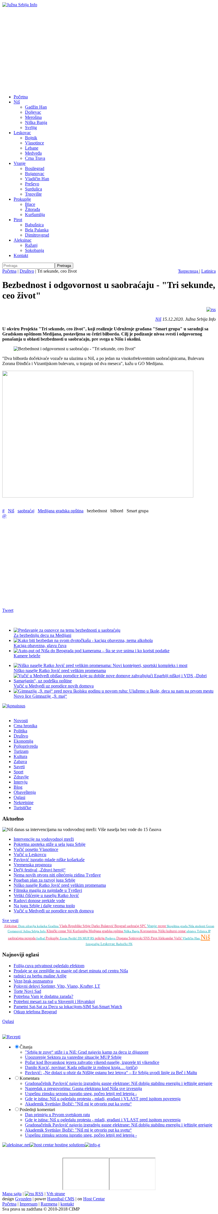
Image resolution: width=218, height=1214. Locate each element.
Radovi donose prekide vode (39, 900)
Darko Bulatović (102, 926)
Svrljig (31, 127)
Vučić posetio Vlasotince (36, 849)
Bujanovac (34, 173)
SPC (143, 926)
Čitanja (26, 1047)
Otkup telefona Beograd (35, 1011)
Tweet (7, 610)
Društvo (27, 271)
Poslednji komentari (37, 1109)
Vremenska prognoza (33, 864)
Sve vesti (10, 920)
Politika (20, 730)
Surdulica (33, 189)
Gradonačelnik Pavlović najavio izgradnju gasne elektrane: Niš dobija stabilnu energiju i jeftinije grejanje (118, 1083)
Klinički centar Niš (60, 931)
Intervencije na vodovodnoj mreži (44, 839)
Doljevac (33, 112)
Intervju (21, 782)
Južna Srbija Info (35, 931)
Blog (18, 787)
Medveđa (33, 153)
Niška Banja (36, 122)
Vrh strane (56, 1193)
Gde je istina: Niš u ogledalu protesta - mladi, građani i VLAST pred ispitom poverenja (103, 1098)
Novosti (21, 720)
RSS (38, 1193)
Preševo (32, 183)
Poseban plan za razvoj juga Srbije (44, 880)
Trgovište (33, 194)
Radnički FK (124, 944)
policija (100, 938)
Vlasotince (34, 142)
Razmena (49, 1203)
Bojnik (31, 137)
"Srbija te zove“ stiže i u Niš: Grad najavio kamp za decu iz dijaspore (86, 1052)
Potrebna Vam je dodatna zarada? (43, 996)
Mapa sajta (12, 1193)
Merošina (33, 117)
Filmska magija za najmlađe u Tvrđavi (48, 890)
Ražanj (31, 245)
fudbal (41, 938)
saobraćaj (26, 510)
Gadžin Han (36, 107)
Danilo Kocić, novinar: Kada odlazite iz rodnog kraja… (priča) (81, 1067)
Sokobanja (34, 250)
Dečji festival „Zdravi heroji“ (40, 869)
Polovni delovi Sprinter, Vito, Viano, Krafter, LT (57, 986)
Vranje (20, 163)
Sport (18, 771)
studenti (200, 926)
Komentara (29, 1078)
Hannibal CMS (60, 1198)
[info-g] (92, 1144)
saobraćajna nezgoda (22, 938)
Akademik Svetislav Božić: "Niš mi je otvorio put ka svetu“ (78, 1103)
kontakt (67, 1203)
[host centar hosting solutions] (57, 1144)
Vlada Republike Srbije (75, 926)
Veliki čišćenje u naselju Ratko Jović (46, 895)
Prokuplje (22, 199)
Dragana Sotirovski (129, 938)
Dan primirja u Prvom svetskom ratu (57, 1114)
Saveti (19, 766)
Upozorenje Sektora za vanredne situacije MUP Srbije (73, 1057)
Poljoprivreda (26, 746)
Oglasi (19, 797)
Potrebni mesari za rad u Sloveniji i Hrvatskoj (54, 1001)
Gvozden (23, 1198)
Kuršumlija (35, 214)
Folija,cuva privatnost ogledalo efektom (49, 965)
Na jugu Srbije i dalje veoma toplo (44, 905)
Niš (17, 102)
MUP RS (89, 938)
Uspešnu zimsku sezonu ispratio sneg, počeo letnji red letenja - (81, 1093)
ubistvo (191, 931)
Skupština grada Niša (181, 926)
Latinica (208, 271)
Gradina (53, 926)
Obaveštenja (25, 792)
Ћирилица (188, 271)
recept (162, 926)
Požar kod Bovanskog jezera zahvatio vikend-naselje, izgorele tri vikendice (92, 1062)
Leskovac (22, 132)
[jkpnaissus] (13, 705)
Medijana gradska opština (60, 510)
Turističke (22, 807)
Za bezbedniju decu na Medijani (42, 635)
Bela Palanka (37, 229)
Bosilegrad (34, 168)
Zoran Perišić (69, 938)
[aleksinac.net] (16, 1144)
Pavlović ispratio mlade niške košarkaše (49, 859)
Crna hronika (25, 725)
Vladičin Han (37, 178)
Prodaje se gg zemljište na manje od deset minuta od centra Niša (71, 970)
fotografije (93, 944)
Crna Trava (35, 158)
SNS (147, 938)
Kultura (20, 756)
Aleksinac (23, 240)
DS (80, 938)
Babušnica (34, 224)
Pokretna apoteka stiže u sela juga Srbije (49, 844)
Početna (21, 96)
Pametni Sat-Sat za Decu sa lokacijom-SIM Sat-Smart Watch (68, 1006)
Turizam (21, 751)
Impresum (28, 1203)
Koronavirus (149, 931)
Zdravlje (21, 776)
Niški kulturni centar (172, 931)
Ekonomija (23, 741)
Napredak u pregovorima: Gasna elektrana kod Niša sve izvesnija (83, 1088)
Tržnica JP (204, 931)
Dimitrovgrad (37, 235)
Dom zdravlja (27, 926)
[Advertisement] (109, 50)
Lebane (31, 148)
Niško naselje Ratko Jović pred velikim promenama (60, 670)
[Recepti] (11, 1036)
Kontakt (21, 255)
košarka (42, 926)
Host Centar (94, 1198)
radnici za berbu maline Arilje (40, 975)
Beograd (120, 926)
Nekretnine (23, 802)
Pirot (18, 219)
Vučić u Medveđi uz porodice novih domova (54, 910)
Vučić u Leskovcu (30, 854)
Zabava (20, 761)
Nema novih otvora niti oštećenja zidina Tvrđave (57, 875)
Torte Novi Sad (27, 991)
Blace (30, 204)
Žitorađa (32, 209)
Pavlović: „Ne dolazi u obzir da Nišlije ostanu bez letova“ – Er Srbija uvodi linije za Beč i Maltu (111, 1072)
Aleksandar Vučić (170, 938)
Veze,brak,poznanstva (33, 981)
